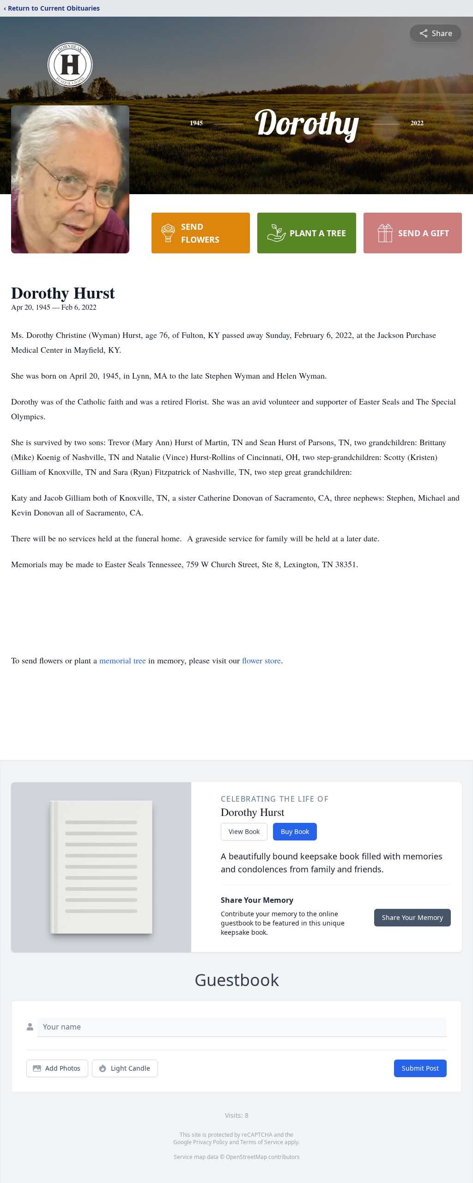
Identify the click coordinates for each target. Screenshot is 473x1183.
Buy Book (295, 831)
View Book (244, 831)
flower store (261, 660)
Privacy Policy (210, 1142)
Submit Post (420, 1068)
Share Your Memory (412, 917)
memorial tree (122, 660)
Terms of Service (261, 1142)
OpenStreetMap (246, 1157)
